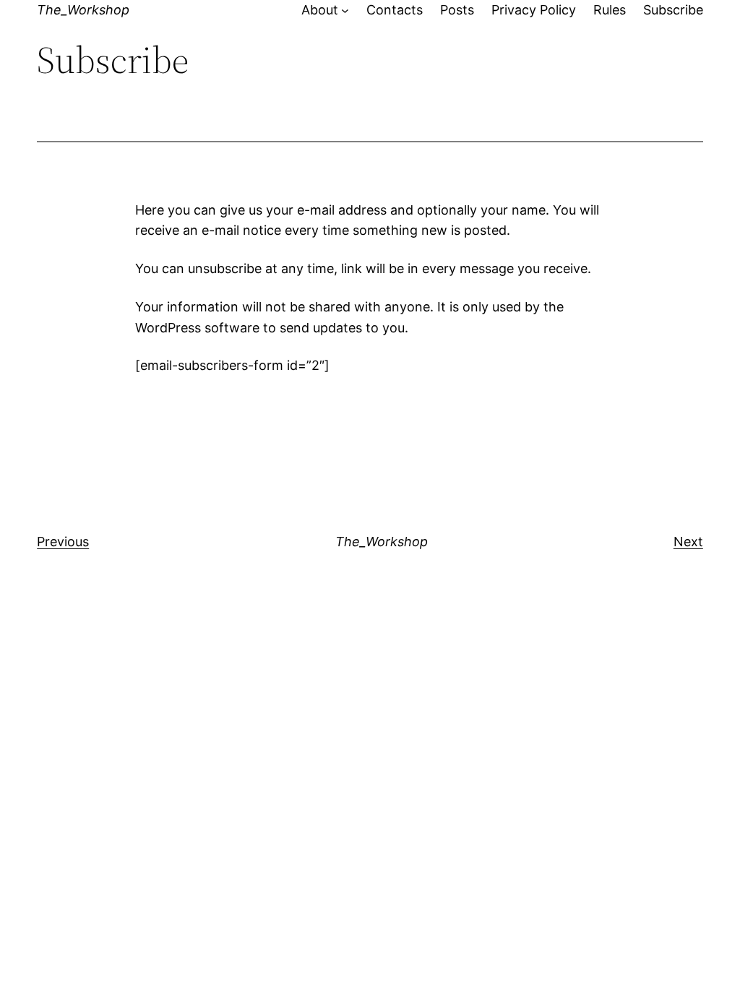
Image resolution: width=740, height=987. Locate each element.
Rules (609, 9)
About (319, 9)
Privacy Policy (533, 9)
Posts (457, 9)
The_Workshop (83, 9)
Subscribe (673, 9)
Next (688, 541)
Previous (63, 541)
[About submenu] (345, 10)
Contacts (394, 9)
